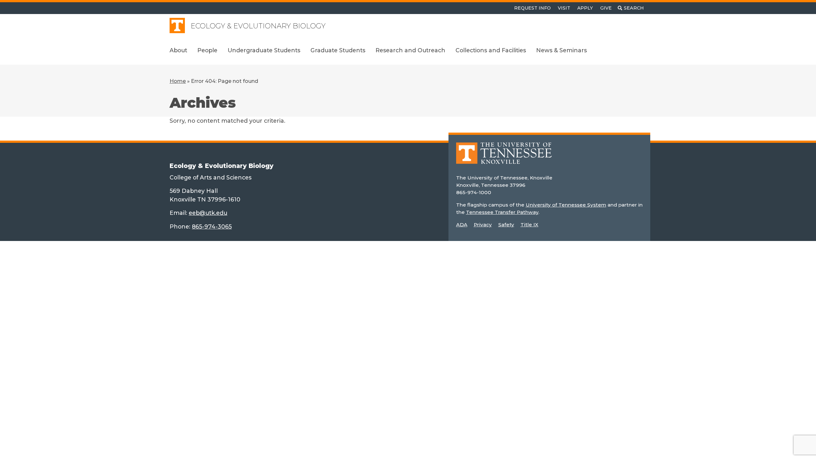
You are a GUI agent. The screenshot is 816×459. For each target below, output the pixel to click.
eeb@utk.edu (208, 212)
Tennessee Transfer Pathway (502, 212)
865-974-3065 (212, 226)
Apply (585, 8)
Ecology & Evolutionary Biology (258, 26)
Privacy (483, 225)
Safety (506, 225)
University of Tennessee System (566, 205)
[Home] (504, 157)
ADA (461, 225)
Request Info (532, 8)
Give (606, 8)
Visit (564, 8)
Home (178, 81)
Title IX (529, 225)
